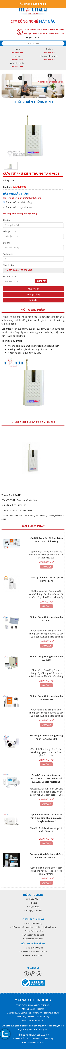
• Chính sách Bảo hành (33, 938)
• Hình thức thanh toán (33, 955)
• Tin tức (33, 903)
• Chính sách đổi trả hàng (33, 935)
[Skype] (39, 973)
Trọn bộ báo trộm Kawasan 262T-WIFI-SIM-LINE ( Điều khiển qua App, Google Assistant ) (46, 778)
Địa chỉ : (7, 242)
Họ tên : (7, 220)
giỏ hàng (34, 37)
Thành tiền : (9, 265)
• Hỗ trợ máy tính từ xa (33, 948)
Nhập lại (33, 299)
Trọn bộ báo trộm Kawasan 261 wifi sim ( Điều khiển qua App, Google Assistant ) (46, 818)
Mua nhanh (33, 288)
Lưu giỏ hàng (33, 294)
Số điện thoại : (10, 231)
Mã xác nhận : (10, 276)
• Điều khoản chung (33, 923)
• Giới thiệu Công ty (33, 899)
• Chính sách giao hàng (33, 931)
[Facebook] (26, 973)
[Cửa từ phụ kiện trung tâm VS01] (11, 165)
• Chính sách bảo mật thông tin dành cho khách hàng (33, 927)
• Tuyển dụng (33, 906)
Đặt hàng (46, 566)
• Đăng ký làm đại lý (33, 910)
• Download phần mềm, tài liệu (33, 951)
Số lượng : (8, 254)
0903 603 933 (34, 4)
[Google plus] (32, 973)
